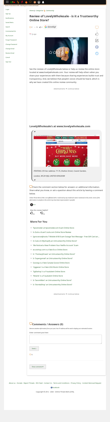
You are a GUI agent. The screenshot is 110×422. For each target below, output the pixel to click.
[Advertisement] (66, 105)
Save (34, 204)
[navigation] (97, 34)
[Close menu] (7, 65)
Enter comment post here (38, 332)
